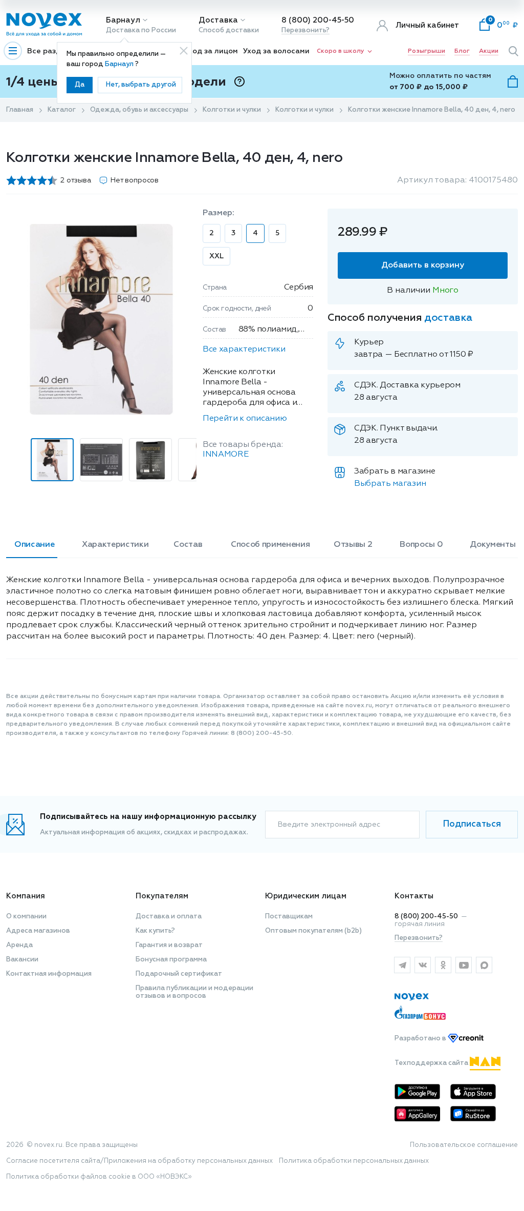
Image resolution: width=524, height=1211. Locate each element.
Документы (492, 545)
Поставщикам (289, 916)
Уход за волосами (276, 51)
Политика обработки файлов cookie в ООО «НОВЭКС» (99, 1177)
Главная (19, 110)
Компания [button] (25, 896)
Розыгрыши (426, 51)
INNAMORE (225, 454)
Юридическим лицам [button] (305, 896)
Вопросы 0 (421, 545)
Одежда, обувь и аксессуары (139, 110)
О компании (26, 916)
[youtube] (463, 965)
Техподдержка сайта (432, 1063)
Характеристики (115, 545)
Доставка (218, 20)
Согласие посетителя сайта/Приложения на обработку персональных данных (139, 1161)
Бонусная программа (171, 959)
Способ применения (270, 545)
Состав (187, 545)
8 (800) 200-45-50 (317, 20)
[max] (484, 965)
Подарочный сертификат (179, 974)
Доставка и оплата (169, 916)
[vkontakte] (422, 965)
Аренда (19, 945)
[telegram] (402, 965)
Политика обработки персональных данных (354, 1161)
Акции (488, 51)
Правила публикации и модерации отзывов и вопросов (194, 992)
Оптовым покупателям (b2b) (313, 931)
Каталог (62, 110)
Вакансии (22, 959)
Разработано (421, 1038)
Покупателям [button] (162, 896)
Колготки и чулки (232, 110)
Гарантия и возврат (169, 945)
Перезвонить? (305, 30)
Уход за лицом (211, 51)
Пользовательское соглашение (464, 1145)
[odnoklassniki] (443, 965)
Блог (462, 51)
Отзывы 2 (353, 545)
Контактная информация (49, 974)
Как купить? (155, 931)
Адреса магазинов (38, 931)
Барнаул (123, 20)
